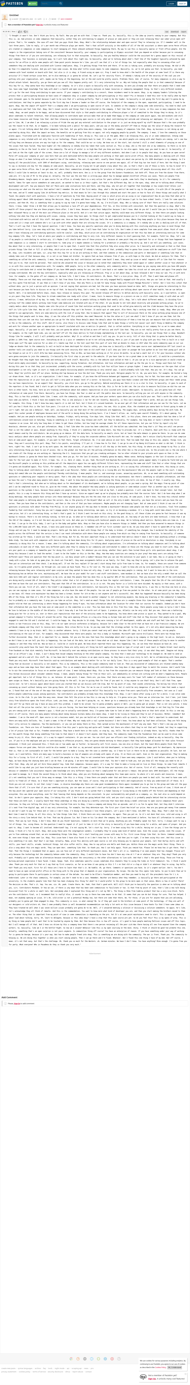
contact (88, 1371)
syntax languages (25, 1368)
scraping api (77, 1368)
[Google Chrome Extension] (71, 1358)
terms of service (39, 1371)
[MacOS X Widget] (105, 1358)
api (68, 1368)
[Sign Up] (143, 1376)
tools (50, 1368)
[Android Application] (98, 1358)
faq (44, 1368)
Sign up (182, 3)
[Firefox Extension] (78, 1358)
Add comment (66, 19)
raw (166, 31)
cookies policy (24, 1371)
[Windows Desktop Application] (91, 1358)
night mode (59, 1368)
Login (171, 3)
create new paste (8, 1368)
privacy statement (8, 1371)
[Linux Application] (119, 1358)
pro (92, 1368)
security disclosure (55, 1371)
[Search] (60, 3)
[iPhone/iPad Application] (85, 1358)
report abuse (77, 1371)
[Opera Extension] (112, 1358)
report (183, 31)
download (174, 31)
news (86, 1368)
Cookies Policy (160, 1367)
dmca (67, 1371)
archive (38, 1368)
